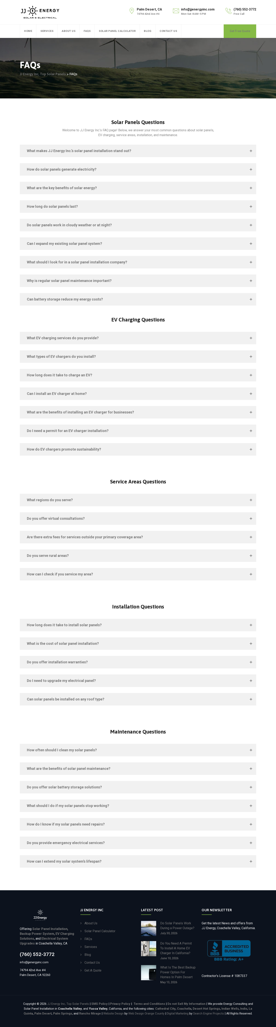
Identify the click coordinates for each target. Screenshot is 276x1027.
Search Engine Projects (208, 1013)
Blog (147, 30)
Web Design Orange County (146, 1013)
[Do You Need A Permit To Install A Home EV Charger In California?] (148, 950)
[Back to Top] (267, 1020)
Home (28, 30)
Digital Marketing (178, 1013)
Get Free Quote (240, 31)
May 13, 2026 (168, 982)
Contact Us (168, 30)
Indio (243, 1008)
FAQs (87, 30)
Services (46, 30)
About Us (68, 30)
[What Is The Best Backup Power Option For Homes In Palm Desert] (148, 974)
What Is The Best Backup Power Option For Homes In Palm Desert (178, 972)
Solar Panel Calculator (117, 30)
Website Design (113, 1013)
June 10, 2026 (169, 958)
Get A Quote (92, 970)
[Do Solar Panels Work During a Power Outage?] (148, 928)
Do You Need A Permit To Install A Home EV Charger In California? (176, 948)
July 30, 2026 (168, 933)
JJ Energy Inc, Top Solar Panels (68, 1004)
